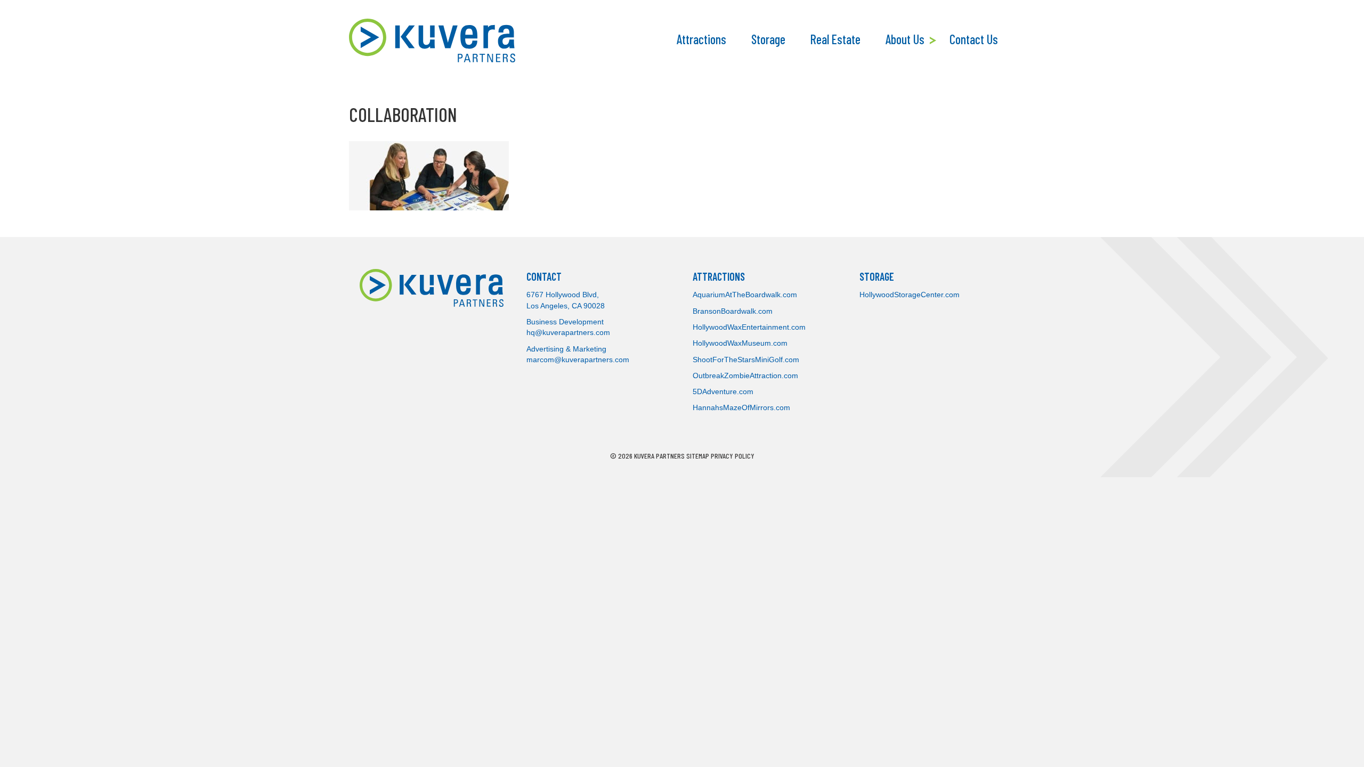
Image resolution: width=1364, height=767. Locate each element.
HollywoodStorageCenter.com (909, 294)
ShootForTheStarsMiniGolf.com (746, 359)
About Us (905, 39)
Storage (768, 39)
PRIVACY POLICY (732, 455)
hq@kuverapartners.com (568, 332)
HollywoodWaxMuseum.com (740, 343)
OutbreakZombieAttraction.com (745, 375)
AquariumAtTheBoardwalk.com (745, 294)
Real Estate (835, 39)
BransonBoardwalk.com (733, 311)
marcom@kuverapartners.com (577, 359)
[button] (934, 40)
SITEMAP (697, 455)
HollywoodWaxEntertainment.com (749, 327)
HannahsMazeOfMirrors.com (741, 407)
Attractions (701, 39)
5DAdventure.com (723, 391)
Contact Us (973, 39)
